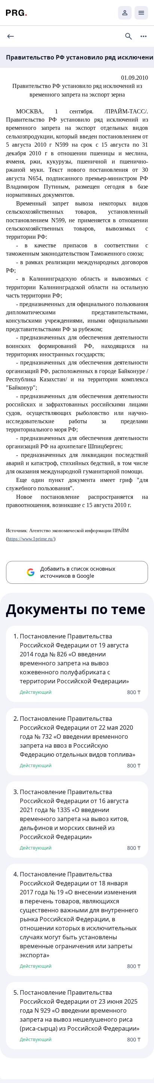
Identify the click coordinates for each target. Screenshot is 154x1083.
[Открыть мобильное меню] (141, 12)
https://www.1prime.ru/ (30, 539)
